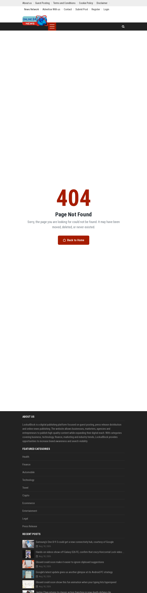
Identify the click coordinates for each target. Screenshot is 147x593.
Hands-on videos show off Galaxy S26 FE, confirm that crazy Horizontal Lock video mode (80, 552)
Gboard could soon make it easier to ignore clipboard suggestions (70, 562)
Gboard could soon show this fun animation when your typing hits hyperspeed (76, 582)
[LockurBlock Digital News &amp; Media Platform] (35, 20)
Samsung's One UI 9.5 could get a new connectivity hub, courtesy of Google (75, 542)
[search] (123, 26)
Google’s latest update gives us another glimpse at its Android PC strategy (74, 572)
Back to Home (75, 240)
